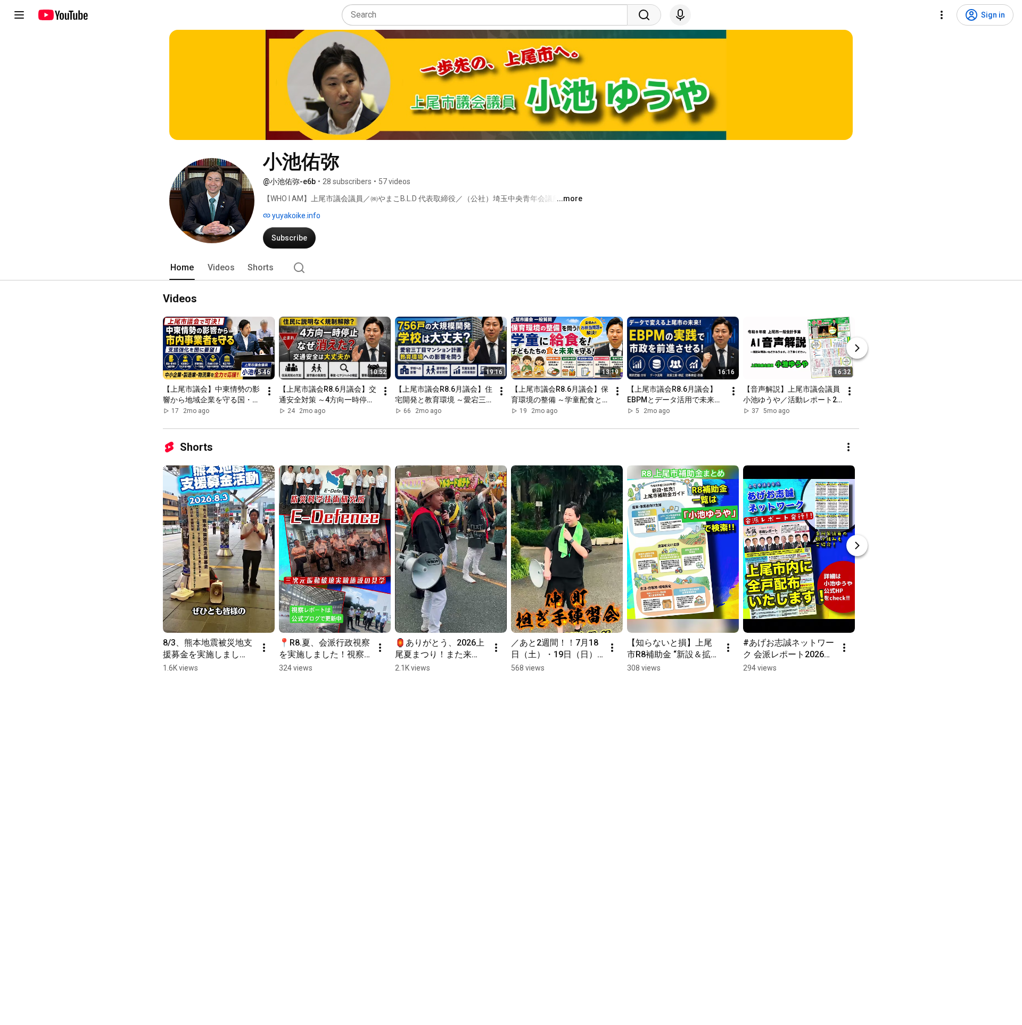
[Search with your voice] (680, 15)
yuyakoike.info (295, 215)
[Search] (644, 15)
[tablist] (511, 267)
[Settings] (941, 15)
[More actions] (269, 391)
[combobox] (488, 15)
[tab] (182, 267)
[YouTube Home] (62, 15)
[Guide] (19, 15)
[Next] (857, 348)
